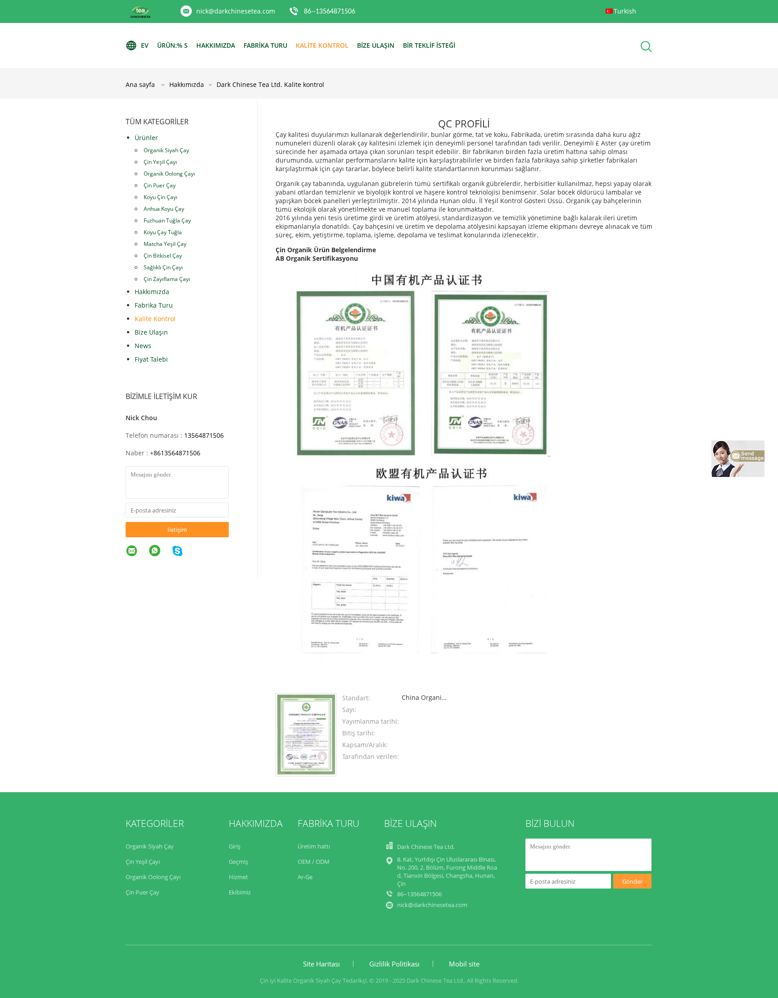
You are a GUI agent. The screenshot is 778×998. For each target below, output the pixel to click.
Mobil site (464, 964)
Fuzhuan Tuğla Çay (167, 220)
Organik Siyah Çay (166, 150)
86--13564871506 (329, 12)
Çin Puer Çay (160, 185)
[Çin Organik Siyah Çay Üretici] (140, 16)
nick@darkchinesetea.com (235, 11)
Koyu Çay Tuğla (163, 232)
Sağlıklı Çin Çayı (163, 267)
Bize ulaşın (151, 332)
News (143, 345)
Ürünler (146, 137)
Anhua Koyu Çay (164, 209)
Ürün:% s (172, 45)
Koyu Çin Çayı (160, 197)
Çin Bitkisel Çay (163, 255)
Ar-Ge (305, 877)
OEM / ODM (314, 861)
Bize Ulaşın (375, 45)
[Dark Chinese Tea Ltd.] (306, 774)
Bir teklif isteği (429, 45)
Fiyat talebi (151, 359)
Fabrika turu (265, 45)
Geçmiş (238, 861)
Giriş (234, 846)
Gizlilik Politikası (394, 964)
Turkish (625, 11)
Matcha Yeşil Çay (165, 244)
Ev (145, 45)
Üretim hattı (314, 846)
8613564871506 (177, 453)
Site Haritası (321, 964)
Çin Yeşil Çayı (160, 162)
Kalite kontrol (322, 45)
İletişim (177, 530)
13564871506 (204, 435)
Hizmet (238, 877)
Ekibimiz (240, 892)
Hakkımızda (215, 45)
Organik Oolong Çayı (169, 173)
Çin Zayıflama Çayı (167, 279)
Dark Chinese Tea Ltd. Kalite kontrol (270, 84)
